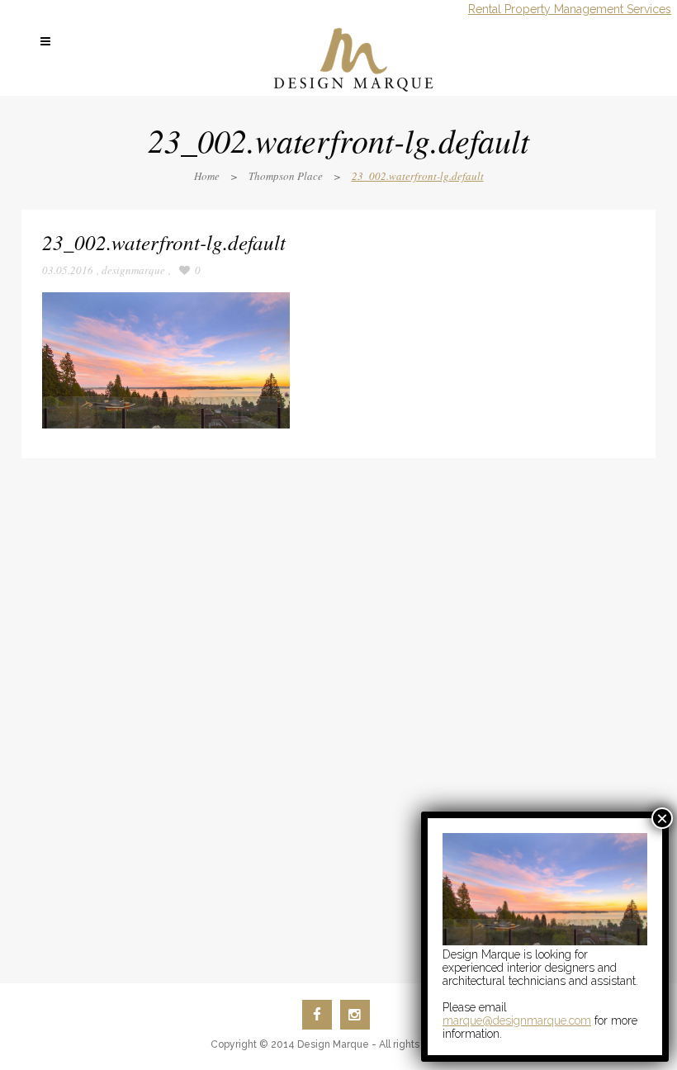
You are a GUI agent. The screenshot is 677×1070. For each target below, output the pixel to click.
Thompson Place (286, 175)
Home (207, 175)
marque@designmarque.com (517, 1020)
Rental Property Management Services (569, 9)
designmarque (133, 270)
